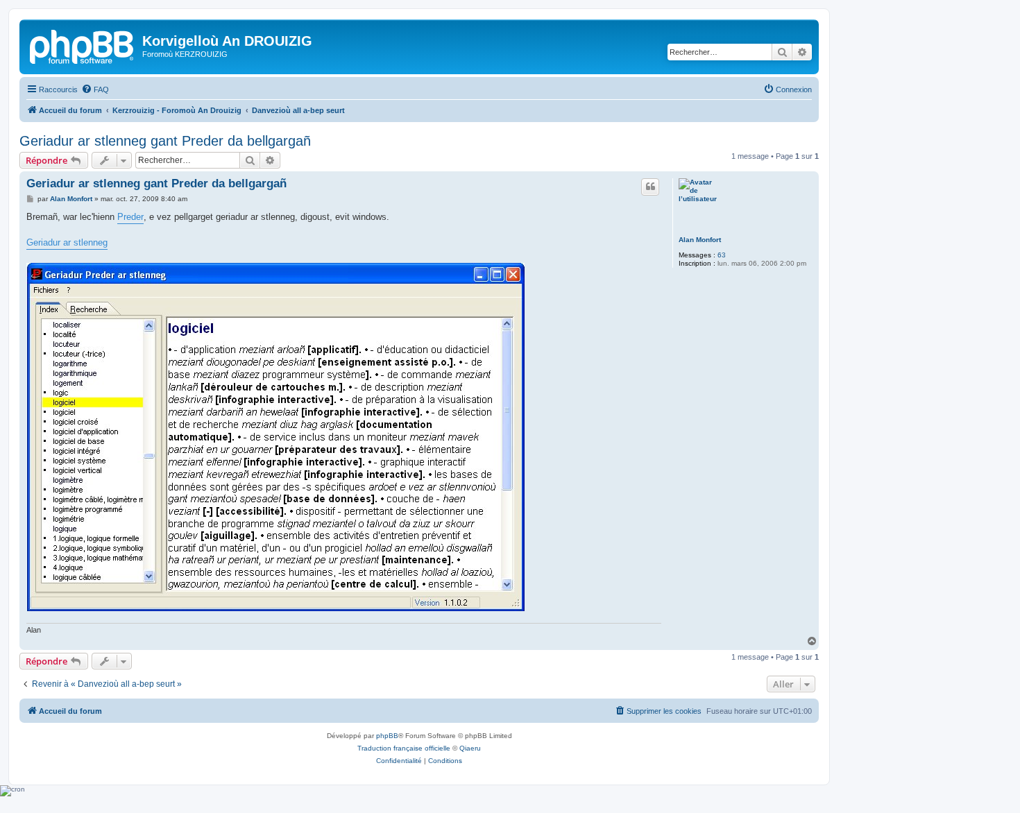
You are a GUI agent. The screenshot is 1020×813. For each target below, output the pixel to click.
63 (721, 255)
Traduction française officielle (403, 748)
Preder (130, 217)
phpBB (387, 735)
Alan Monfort (700, 239)
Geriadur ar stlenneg (67, 242)
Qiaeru (470, 748)
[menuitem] (95, 89)
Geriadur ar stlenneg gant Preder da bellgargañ (165, 140)
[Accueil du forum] (82, 45)
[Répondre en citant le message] (650, 186)
